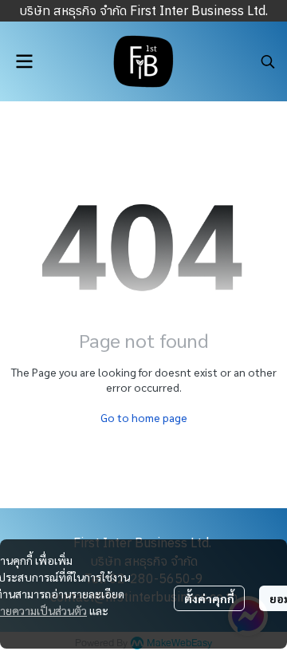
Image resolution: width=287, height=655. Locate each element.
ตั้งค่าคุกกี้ (209, 598)
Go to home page (143, 417)
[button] (268, 61)
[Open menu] (24, 61)
